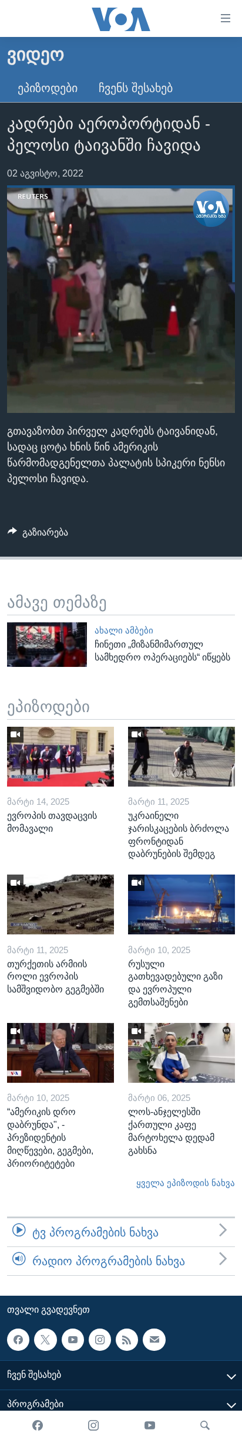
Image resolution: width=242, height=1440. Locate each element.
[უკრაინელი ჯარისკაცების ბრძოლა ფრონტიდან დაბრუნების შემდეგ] (181, 757)
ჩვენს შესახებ (136, 88)
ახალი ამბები (124, 630)
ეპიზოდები (48, 88)
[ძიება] (205, 1425)
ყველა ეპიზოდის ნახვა (185, 1183)
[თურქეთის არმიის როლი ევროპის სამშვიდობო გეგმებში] (60, 904)
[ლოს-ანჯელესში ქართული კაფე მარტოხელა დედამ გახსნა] (181, 1053)
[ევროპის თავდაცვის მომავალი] (60, 757)
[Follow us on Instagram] (100, 1340)
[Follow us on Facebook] (18, 1340)
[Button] (38, 535)
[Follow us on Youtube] (73, 1340)
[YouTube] (150, 1425)
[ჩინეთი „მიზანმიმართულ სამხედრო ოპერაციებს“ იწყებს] (47, 644)
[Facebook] (37, 1425)
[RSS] (127, 1340)
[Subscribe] (154, 1340)
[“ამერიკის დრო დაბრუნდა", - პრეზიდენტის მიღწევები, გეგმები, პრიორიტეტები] (60, 1053)
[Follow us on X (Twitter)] (45, 1340)
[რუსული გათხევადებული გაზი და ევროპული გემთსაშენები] (181, 904)
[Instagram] (93, 1425)
